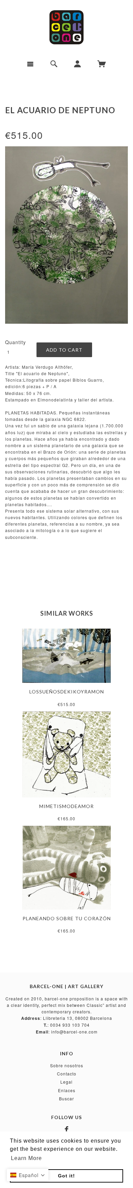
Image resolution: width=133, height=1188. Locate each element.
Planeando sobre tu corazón (67, 918)
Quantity (15, 342)
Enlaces (66, 1090)
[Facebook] (66, 1129)
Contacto (66, 1073)
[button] (27, 1175)
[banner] (66, 27)
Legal (66, 1082)
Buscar (66, 1098)
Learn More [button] (26, 1158)
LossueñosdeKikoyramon (66, 691)
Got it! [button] (66, 1175)
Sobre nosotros (66, 1065)
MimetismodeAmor (66, 806)
